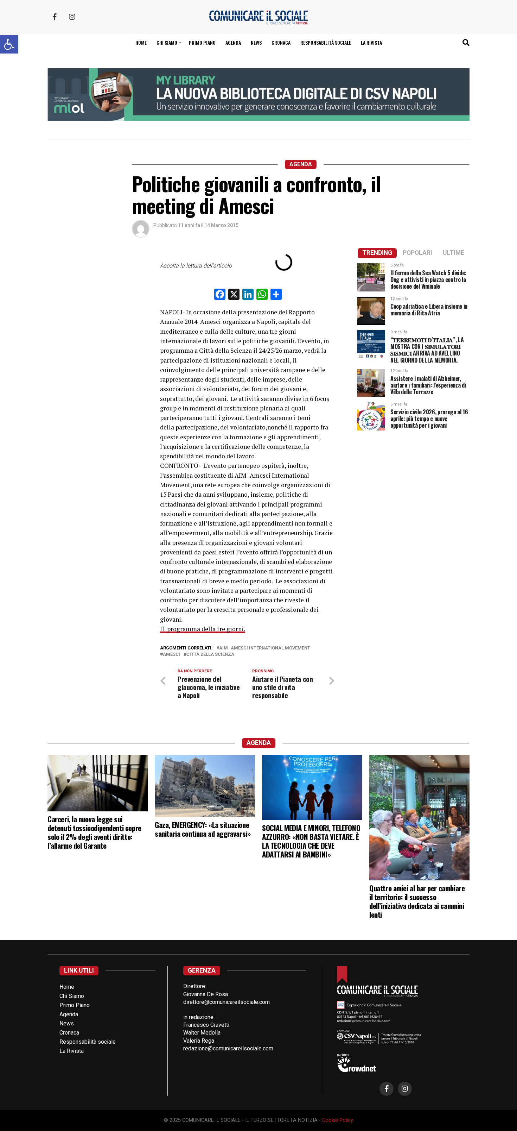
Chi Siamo (71, 996)
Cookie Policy (337, 1120)
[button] (9, 44)
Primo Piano (202, 42)
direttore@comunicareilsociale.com (226, 1002)
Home (141, 42)
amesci (171, 654)
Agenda (233, 42)
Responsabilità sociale (325, 42)
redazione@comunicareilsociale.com (228, 1048)
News (256, 42)
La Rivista (371, 42)
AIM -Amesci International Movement (264, 648)
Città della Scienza (210, 654)
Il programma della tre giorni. (202, 629)
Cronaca (281, 42)
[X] (234, 295)
